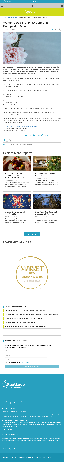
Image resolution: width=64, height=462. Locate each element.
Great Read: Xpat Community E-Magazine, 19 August (21, 322)
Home (4, 17)
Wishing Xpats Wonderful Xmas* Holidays (15, 213)
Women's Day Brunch (15, 144)
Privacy (50, 457)
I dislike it (46, 135)
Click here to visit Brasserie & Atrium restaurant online (20, 126)
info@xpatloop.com (13, 434)
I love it (30, 135)
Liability (44, 457)
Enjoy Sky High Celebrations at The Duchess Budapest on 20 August (25, 326)
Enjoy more (32, 234)
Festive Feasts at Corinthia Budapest (45, 174)
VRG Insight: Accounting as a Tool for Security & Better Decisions (25, 311)
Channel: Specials (13, 17)
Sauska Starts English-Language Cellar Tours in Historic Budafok (25, 318)
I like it (38, 135)
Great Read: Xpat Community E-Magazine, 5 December (46, 213)
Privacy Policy (26, 363)
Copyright (38, 457)
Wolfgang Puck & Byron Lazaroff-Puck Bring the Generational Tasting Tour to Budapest (31, 314)
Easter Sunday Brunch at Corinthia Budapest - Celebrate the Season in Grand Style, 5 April (14, 175)
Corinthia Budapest (27, 144)
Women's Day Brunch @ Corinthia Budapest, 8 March (25, 24)
